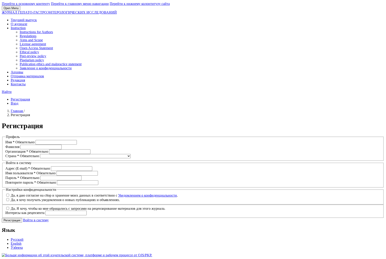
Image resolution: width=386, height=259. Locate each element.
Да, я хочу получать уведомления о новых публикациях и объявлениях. (65, 200)
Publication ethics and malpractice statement (51, 64)
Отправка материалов (27, 76)
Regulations (28, 36)
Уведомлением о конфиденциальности (147, 195)
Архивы (17, 72)
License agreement (33, 44)
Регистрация (20, 99)
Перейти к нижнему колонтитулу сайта (140, 4)
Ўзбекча (17, 247)
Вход (14, 103)
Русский (17, 239)
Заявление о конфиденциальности (46, 68)
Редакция (18, 80)
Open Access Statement (36, 48)
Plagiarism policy (32, 60)
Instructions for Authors (36, 32)
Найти (7, 92)
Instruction (18, 28)
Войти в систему (36, 220)
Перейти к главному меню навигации (80, 4)
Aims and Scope (31, 40)
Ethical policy (29, 52)
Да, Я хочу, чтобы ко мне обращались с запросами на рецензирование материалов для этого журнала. (87, 208)
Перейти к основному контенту (26, 4)
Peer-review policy (33, 56)
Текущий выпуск (24, 20)
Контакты (18, 84)
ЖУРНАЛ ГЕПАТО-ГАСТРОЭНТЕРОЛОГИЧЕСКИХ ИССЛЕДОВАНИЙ (59, 12)
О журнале (19, 24)
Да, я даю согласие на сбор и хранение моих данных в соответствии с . (94, 195)
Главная (17, 111)
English (16, 243)
